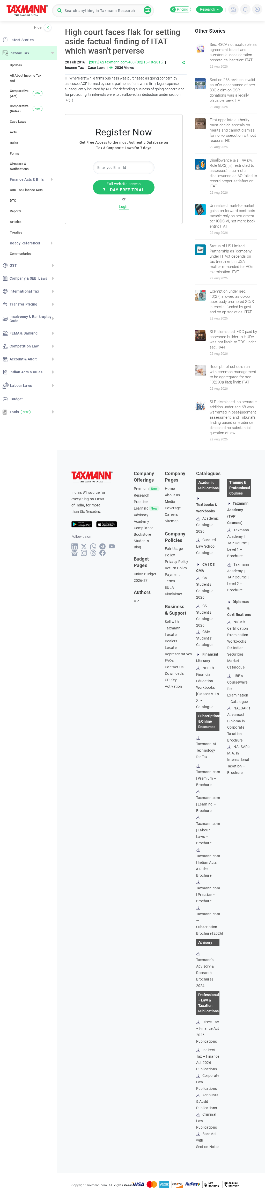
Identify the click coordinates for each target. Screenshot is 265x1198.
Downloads (174, 673)
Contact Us (174, 667)
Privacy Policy (176, 562)
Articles (15, 222)
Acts (13, 132)
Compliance (143, 528)
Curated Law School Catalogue (206, 546)
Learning (141, 508)
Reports (15, 211)
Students (141, 541)
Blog (137, 547)
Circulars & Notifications (19, 166)
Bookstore (142, 534)
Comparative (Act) (25, 93)
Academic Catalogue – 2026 (207, 524)
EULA (169, 587)
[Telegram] (102, 546)
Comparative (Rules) (25, 108)
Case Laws (18, 122)
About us (172, 495)
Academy (141, 521)
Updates (16, 65)
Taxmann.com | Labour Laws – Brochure (208, 833)
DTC (13, 200)
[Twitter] (84, 546)
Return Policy (176, 568)
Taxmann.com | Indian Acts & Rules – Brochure (208, 865)
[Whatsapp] (93, 546)
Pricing (180, 9)
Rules (14, 143)
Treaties (16, 232)
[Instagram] (84, 553)
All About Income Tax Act (25, 78)
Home (170, 489)
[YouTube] (112, 546)
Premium (141, 489)
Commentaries (21, 254)
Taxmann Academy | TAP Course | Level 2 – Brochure (238, 577)
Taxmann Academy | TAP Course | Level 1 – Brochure (238, 543)
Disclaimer (173, 594)
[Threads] (93, 553)
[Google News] (74, 553)
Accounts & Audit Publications (207, 1101)
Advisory (141, 515)
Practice (141, 502)
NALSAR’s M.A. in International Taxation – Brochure (238, 760)
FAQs (169, 660)
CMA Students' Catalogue (205, 638)
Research (207, 9)
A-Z (136, 601)
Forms (14, 153)
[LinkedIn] (74, 546)
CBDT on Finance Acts (26, 190)
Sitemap (172, 521)
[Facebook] (102, 553)
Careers (171, 514)
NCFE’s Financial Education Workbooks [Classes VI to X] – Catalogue (207, 687)
